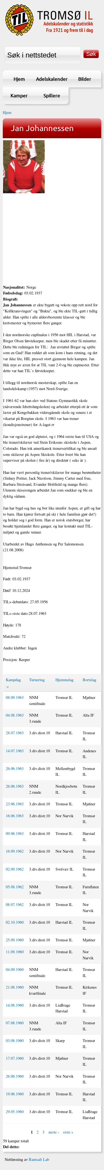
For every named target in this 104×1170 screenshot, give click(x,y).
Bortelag (89, 679)
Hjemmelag (64, 679)
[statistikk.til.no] (49, 35)
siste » (68, 1132)
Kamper (19, 95)
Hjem (19, 79)
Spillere (52, 95)
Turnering (37, 679)
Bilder (84, 79)
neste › (54, 1132)
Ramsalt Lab (39, 1159)
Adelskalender (52, 79)
